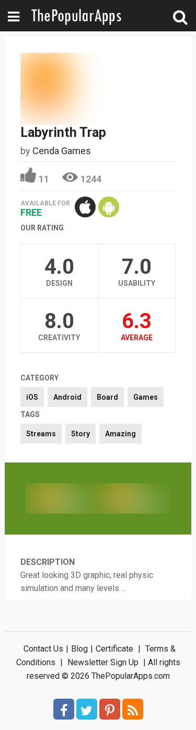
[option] (62, 498)
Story (80, 434)
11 (44, 178)
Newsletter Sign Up (103, 662)
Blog (79, 649)
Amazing (120, 434)
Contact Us (43, 649)
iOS (32, 397)
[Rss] (132, 709)
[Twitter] (86, 709)
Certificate (114, 649)
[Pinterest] (109, 709)
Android (67, 397)
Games (145, 397)
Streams (41, 434)
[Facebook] (63, 709)
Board (107, 397)
